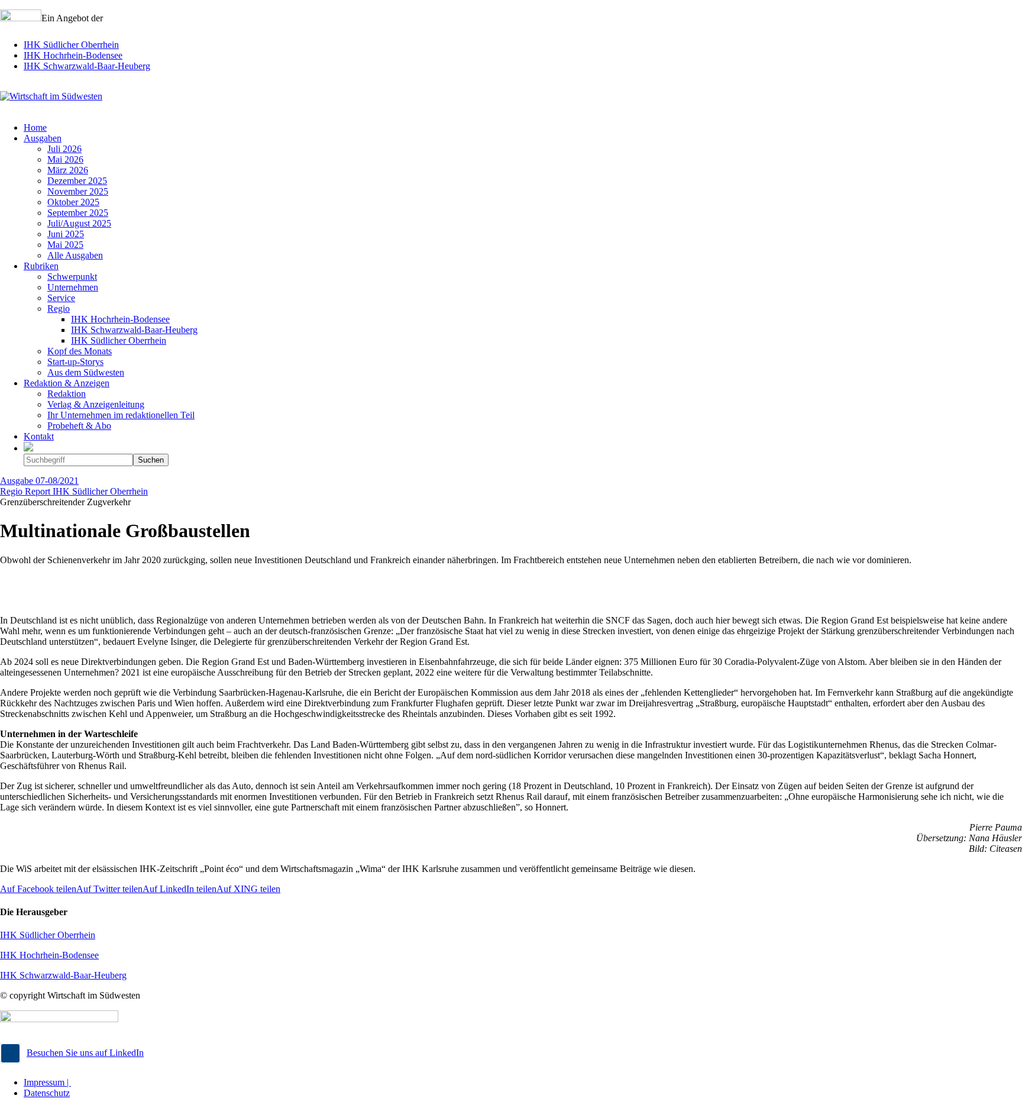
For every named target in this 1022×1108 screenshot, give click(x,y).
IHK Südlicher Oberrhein (71, 45)
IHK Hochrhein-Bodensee (73, 55)
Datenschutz (47, 1093)
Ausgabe (39, 481)
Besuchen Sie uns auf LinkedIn (85, 1053)
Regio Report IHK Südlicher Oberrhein (74, 491)
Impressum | (47, 1082)
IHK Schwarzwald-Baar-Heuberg (87, 66)
